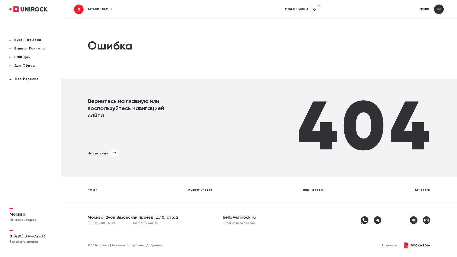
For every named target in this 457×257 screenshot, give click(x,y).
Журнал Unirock (200, 189)
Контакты (422, 189)
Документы (154, 245)
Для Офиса (24, 65)
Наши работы (314, 189)
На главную (98, 153)
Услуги (92, 189)
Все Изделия (27, 79)
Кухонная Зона (27, 40)
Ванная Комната (29, 48)
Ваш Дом (22, 57)
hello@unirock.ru (239, 217)
